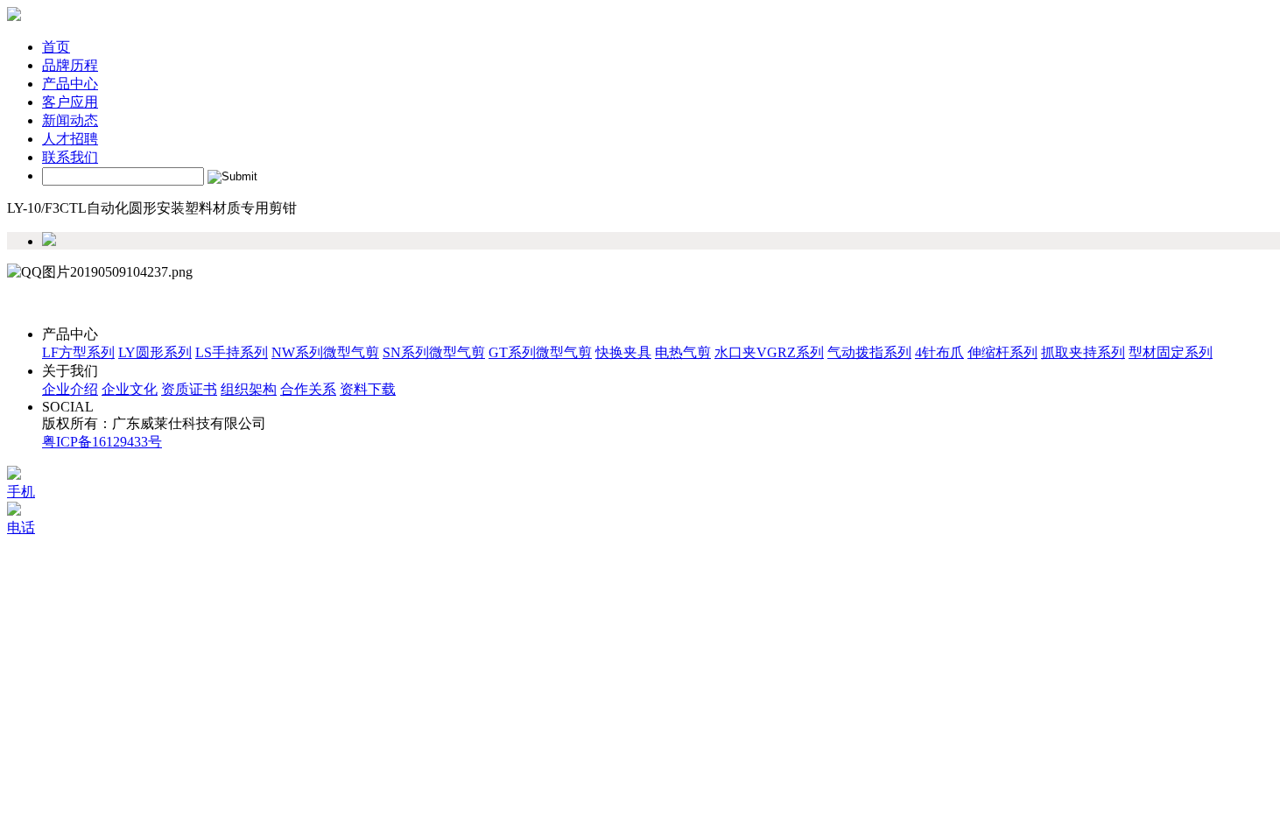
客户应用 (70, 102)
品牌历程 (70, 65)
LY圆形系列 (155, 352)
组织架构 (249, 389)
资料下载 (368, 389)
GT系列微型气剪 (540, 352)
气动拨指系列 (869, 352)
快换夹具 (623, 352)
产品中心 (70, 83)
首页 (56, 46)
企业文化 (130, 389)
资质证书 (189, 389)
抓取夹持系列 (1083, 352)
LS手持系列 (231, 352)
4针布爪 (939, 352)
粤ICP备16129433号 (102, 441)
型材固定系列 (1171, 352)
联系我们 (70, 157)
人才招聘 (70, 138)
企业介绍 (70, 389)
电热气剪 (683, 352)
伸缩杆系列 (1002, 352)
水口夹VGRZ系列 (769, 352)
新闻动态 (70, 120)
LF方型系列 (78, 352)
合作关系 (308, 389)
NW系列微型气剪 (325, 352)
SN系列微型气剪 (434, 352)
